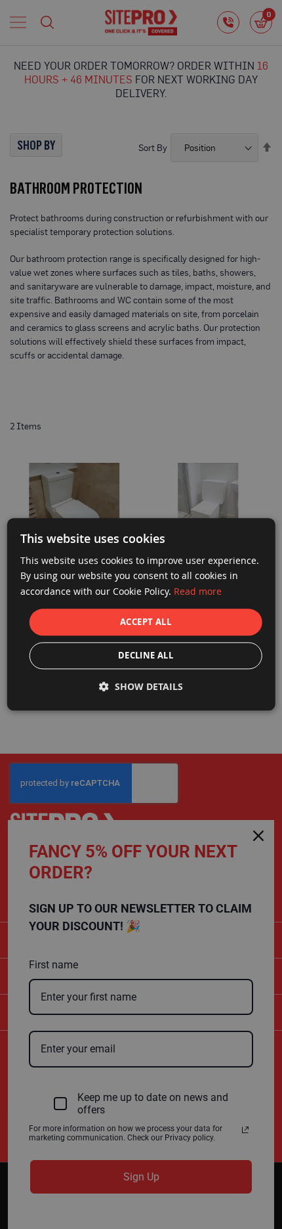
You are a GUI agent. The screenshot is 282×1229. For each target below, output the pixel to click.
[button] (141, 687)
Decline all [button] (145, 656)
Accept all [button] (145, 622)
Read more (198, 591)
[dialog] (141, 614)
